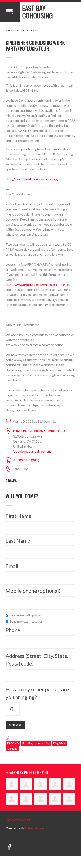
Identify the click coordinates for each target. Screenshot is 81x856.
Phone (13, 630)
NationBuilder (35, 828)
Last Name (18, 540)
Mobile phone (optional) (33, 591)
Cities (20, 30)
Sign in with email (18, 820)
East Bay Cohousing (37, 11)
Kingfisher (59, 743)
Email (12, 566)
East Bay (27, 743)
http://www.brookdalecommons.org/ (32, 179)
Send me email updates (27, 615)
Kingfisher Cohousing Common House (40, 430)
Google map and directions (32, 451)
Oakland (34, 30)
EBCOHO (13, 743)
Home (9, 30)
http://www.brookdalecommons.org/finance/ (38, 284)
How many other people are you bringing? (37, 693)
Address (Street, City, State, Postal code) (37, 660)
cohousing (43, 743)
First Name (18, 516)
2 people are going (26, 460)
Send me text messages (27, 621)
